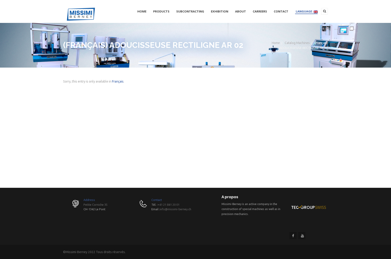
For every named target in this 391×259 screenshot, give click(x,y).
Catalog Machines (297, 43)
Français (118, 81)
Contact (281, 11)
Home (141, 11)
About (240, 11)
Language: (304, 11)
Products (161, 11)
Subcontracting (190, 11)
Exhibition (219, 11)
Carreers (260, 11)
